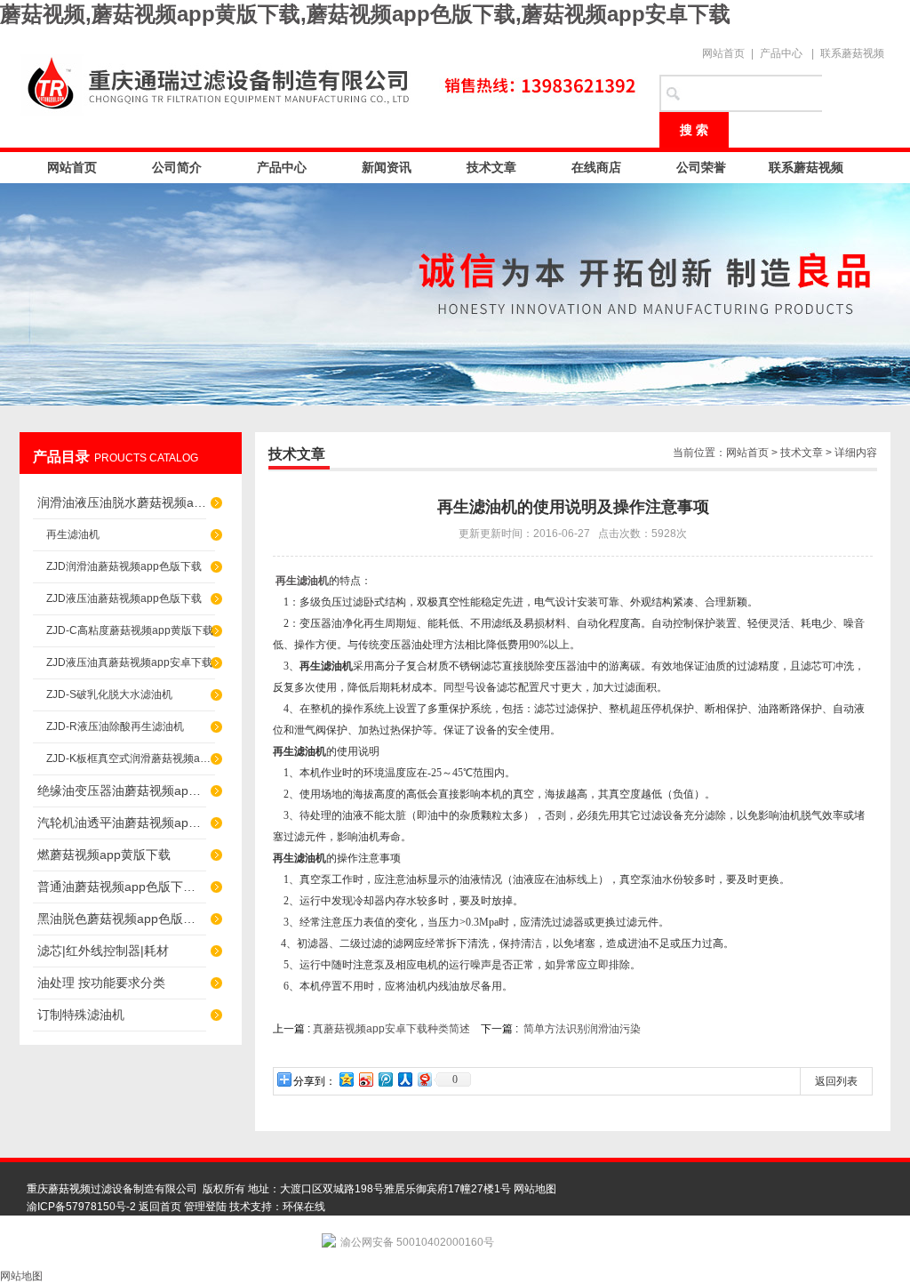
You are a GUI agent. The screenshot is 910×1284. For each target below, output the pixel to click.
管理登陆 (205, 1206)
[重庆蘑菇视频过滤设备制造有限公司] (331, 81)
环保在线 (304, 1206)
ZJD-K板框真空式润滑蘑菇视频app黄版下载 (130, 758)
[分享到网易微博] (424, 1079)
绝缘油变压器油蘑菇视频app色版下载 (121, 790)
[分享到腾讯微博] (385, 1079)
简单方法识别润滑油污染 (582, 1029)
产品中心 (781, 53)
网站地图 (535, 1189)
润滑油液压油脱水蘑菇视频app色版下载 (121, 502)
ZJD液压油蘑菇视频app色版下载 (124, 598)
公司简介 (177, 167)
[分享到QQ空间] (345, 1079)
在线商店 (596, 167)
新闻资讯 (386, 167)
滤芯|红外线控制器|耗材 (103, 950)
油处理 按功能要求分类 (101, 982)
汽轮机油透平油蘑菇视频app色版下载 (121, 822)
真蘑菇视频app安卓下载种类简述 (391, 1029)
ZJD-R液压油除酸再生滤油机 (115, 726)
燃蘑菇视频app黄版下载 (104, 854)
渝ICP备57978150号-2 (81, 1206)
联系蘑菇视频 (852, 53)
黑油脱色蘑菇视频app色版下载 (121, 918)
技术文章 (491, 167)
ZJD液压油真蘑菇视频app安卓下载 (129, 662)
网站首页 (723, 53)
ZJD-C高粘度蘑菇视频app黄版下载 (129, 630)
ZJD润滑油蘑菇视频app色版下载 (124, 566)
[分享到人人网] (404, 1079)
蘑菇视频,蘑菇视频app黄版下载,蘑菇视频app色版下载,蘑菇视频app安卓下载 (365, 14)
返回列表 (836, 1081)
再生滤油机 (73, 534)
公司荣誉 (701, 167)
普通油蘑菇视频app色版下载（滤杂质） (121, 886)
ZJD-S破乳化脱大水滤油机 (109, 694)
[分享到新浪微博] (365, 1079)
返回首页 (160, 1206)
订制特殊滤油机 (80, 1014)
